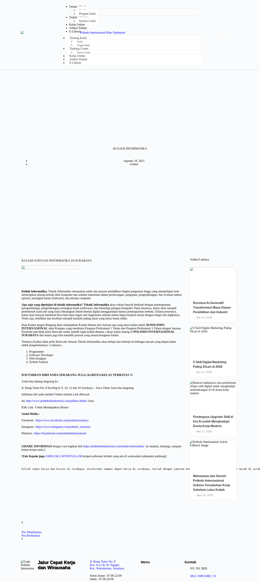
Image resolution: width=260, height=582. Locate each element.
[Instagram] (41, 577)
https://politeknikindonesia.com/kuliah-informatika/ (113, 446)
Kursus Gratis (87, 21)
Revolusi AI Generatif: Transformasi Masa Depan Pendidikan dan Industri (212, 307)
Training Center (156, 570)
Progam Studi (87, 13)
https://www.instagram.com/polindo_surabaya (63, 426)
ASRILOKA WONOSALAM (63, 456)
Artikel (134, 164)
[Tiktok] (59, 577)
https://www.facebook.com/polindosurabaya (62, 420)
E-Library (75, 31)
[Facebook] (50, 577)
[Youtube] (68, 577)
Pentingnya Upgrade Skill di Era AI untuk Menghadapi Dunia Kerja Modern (213, 421)
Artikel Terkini (78, 28)
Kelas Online (77, 24)
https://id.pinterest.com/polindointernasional (60, 433)
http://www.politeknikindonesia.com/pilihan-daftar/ (56, 400)
